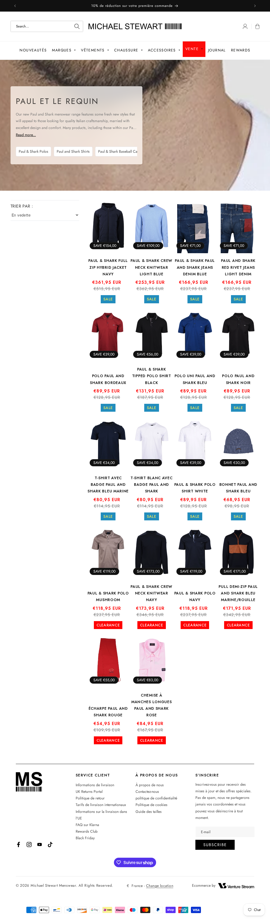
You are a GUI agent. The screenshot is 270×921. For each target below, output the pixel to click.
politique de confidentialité (156, 798)
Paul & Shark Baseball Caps (119, 151)
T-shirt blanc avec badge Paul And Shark (152, 484)
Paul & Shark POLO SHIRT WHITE (195, 488)
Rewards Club (87, 831)
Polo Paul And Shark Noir (238, 379)
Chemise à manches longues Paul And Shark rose (151, 705)
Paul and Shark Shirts (73, 151)
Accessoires (162, 50)
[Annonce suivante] (255, 6)
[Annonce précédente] (15, 6)
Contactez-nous (147, 791)
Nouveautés (33, 50)
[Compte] (245, 26)
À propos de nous (150, 785)
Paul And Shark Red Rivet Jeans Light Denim (238, 267)
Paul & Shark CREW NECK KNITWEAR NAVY (151, 593)
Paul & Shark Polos (33, 151)
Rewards (240, 50)
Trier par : (22, 206)
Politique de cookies (151, 804)
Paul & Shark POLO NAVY (195, 596)
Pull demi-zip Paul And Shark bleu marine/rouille (238, 593)
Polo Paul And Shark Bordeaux (108, 379)
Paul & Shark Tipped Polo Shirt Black (151, 376)
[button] (255, 26)
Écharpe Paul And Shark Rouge (108, 712)
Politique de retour (90, 798)
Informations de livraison (95, 785)
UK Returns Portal (89, 791)
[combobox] (47, 26)
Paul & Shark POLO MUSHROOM (108, 596)
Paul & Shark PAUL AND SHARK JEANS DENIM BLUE (195, 267)
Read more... (26, 134)
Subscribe (215, 845)
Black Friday (85, 838)
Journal (217, 50)
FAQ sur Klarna (87, 824)
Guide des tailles (149, 811)
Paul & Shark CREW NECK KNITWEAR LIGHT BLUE (151, 267)
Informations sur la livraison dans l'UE (101, 815)
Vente (192, 48)
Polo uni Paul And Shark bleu (195, 379)
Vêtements (93, 50)
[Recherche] (77, 26)
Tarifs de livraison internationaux (101, 804)
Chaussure (126, 50)
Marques (61, 50)
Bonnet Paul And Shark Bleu (238, 488)
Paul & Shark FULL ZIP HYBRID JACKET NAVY (108, 267)
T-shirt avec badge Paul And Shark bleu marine (108, 484)
